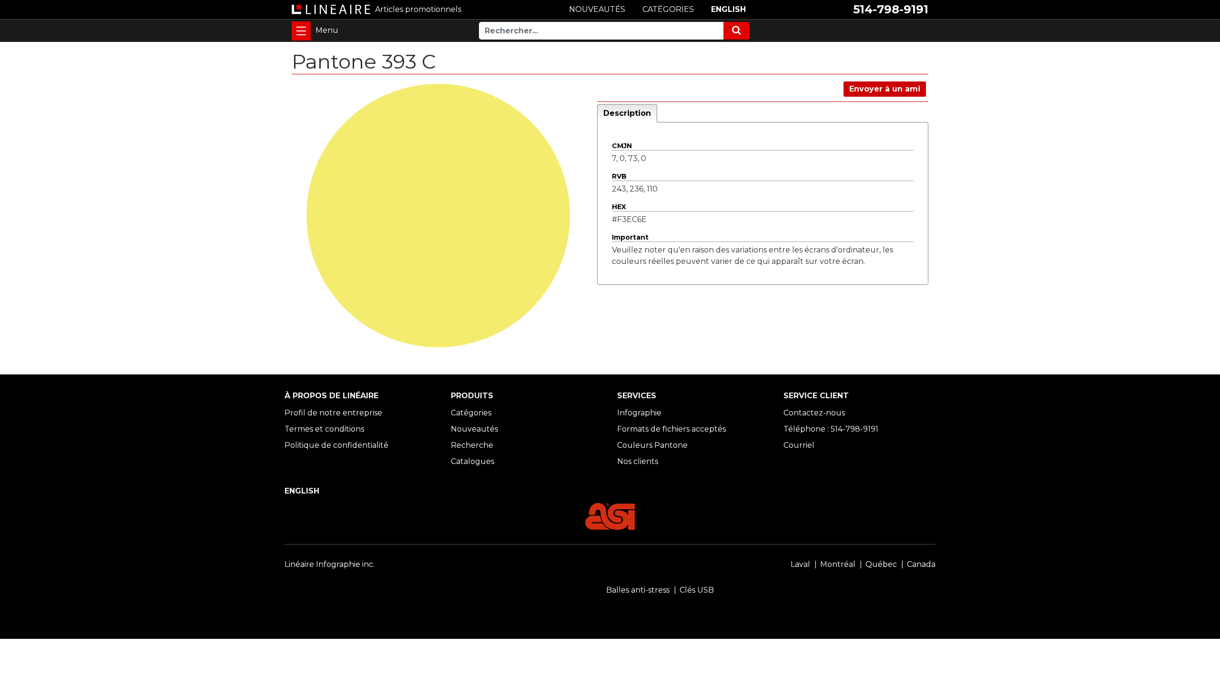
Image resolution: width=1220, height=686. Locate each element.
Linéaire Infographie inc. (330, 564)
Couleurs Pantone (652, 445)
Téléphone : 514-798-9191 (830, 429)
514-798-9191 (890, 9)
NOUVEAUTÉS (597, 9)
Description (627, 113)
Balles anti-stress (638, 590)
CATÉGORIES (668, 9)
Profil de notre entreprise (333, 412)
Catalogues (472, 461)
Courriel (798, 445)
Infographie (639, 412)
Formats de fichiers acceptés (671, 429)
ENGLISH (728, 9)
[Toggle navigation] (301, 30)
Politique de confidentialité (336, 445)
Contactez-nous (814, 412)
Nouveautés (474, 429)
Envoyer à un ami (884, 88)
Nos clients (637, 461)
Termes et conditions (324, 429)
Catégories (471, 412)
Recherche (472, 445)
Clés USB (697, 590)
